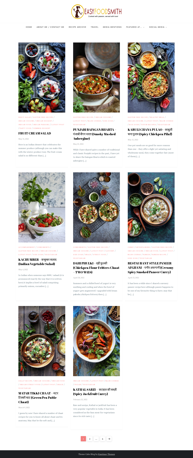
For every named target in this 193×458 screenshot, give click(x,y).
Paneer (146, 254)
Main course (94, 121)
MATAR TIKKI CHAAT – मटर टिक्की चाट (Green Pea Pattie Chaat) (38, 397)
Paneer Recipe (159, 254)
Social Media (157, 27)
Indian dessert (44, 121)
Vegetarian (79, 125)
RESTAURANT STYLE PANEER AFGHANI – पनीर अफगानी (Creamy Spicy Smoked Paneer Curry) (151, 267)
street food (99, 254)
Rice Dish (134, 125)
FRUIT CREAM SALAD (34, 133)
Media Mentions (112, 27)
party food (26, 128)
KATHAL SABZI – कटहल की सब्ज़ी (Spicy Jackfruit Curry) (95, 391)
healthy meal (157, 117)
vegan (77, 384)
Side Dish (108, 121)
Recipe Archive (77, 27)
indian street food (30, 384)
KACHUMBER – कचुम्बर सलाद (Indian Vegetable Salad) (37, 261)
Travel (94, 27)
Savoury (110, 251)
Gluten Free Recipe (43, 117)
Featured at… (134, 27)
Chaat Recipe (25, 381)
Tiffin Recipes (148, 125)
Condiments (43, 247)
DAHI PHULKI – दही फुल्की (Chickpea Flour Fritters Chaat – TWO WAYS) (96, 267)
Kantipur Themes (106, 454)
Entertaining (143, 247)
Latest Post (57, 125)
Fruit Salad (24, 117)
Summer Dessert (41, 128)
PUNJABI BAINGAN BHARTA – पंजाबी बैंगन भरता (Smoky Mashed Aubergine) (94, 133)
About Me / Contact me (50, 27)
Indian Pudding (41, 125)
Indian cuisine (26, 121)
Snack (88, 254)
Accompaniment (26, 247)
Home (29, 27)
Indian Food (24, 125)
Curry (131, 247)
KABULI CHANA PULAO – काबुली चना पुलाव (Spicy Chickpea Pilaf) (150, 131)
